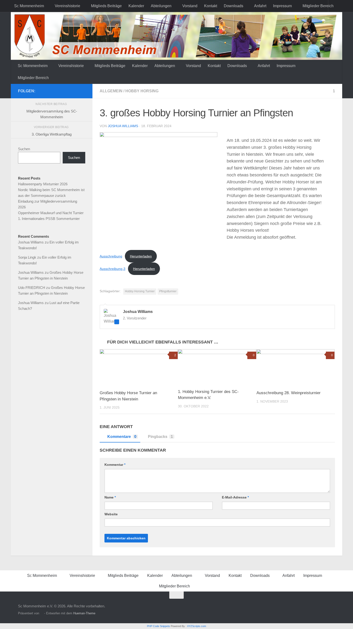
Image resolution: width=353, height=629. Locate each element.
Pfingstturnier (167, 291)
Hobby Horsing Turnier (140, 291)
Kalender (136, 6)
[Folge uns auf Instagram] (82, 91)
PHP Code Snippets (158, 626)
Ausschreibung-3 (112, 269)
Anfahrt (260, 6)
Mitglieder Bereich (318, 6)
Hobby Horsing (141, 91)
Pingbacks (160, 437)
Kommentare (121, 437)
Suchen (24, 149)
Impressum (282, 6)
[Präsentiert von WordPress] (41, 613)
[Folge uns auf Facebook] (67, 91)
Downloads (233, 6)
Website (111, 514)
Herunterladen (141, 256)
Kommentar (114, 465)
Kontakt (210, 6)
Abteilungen (161, 6)
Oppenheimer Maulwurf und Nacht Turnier (51, 213)
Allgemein (111, 91)
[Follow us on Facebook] (75, 91)
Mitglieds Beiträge (106, 6)
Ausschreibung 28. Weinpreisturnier (288, 393)
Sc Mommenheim (29, 6)
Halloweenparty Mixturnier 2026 (42, 184)
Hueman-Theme (84, 613)
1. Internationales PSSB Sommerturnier (49, 219)
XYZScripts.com (196, 626)
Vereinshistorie (67, 6)
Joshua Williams (123, 126)
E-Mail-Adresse (235, 497)
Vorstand (189, 6)
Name (110, 497)
